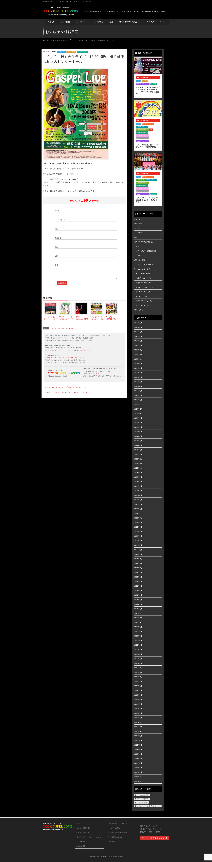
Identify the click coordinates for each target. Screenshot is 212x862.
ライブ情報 (71, 51)
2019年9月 (138, 681)
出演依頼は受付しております (59, 350)
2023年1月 (138, 509)
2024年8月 (138, 422)
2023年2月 (138, 504)
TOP (77, 823)
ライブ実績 (99, 22)
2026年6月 (138, 323)
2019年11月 (138, 672)
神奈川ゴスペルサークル (142, 138)
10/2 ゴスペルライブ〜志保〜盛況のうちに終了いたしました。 (69, 392)
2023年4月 (138, 495)
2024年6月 (138, 432)
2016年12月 (138, 781)
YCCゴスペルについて (84, 832)
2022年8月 (138, 527)
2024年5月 (138, 436)
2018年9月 (138, 736)
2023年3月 (138, 500)
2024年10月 (138, 413)
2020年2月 (138, 659)
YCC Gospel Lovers (142, 77)
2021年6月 (138, 586)
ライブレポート (140, 179)
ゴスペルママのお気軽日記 (143, 242)
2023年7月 (138, 481)
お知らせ (51, 22)
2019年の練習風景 (143, 799)
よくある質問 (80, 846)
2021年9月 (138, 572)
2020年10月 (138, 622)
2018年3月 (138, 763)
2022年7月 (138, 531)
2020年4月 (138, 650)
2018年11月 (138, 727)
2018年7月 (138, 745)
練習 (137, 246)
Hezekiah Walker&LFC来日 (117, 832)
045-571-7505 (94, 373)
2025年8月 (138, 368)
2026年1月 (138, 345)
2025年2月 (138, 395)
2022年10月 (138, 518)
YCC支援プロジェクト (116, 837)
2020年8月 (138, 631)
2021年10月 (138, 568)
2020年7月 (138, 636)
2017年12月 (138, 777)
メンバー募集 (80, 841)
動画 (151, 129)
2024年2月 (138, 450)
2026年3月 (138, 336)
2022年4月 (138, 545)
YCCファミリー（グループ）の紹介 (88, 837)
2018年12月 (138, 722)
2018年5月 (138, 754)
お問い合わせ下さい (83, 350)
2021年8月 (138, 577)
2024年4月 (138, 441)
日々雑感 (139, 255)
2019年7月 (138, 690)
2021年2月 (138, 604)
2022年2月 (138, 550)
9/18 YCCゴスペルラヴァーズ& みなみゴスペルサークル (66, 387)
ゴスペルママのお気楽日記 (129, 22)
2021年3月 (138, 600)
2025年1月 (138, 400)
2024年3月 (138, 445)
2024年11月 (138, 409)
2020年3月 (138, 654)
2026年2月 (138, 341)
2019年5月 (138, 699)
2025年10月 (138, 359)
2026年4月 (138, 332)
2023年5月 (138, 491)
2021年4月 (138, 595)
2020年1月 (138, 663)
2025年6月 (138, 377)
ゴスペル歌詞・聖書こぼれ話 (146, 251)
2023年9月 (138, 472)
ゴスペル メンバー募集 (144, 264)
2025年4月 (138, 386)
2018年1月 (138, 772)
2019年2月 (138, 713)
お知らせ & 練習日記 (83, 828)
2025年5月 (138, 382)
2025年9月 (138, 363)
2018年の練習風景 (143, 795)
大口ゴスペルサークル (143, 305)
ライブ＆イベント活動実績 (117, 823)
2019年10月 (138, 677)
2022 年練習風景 (142, 802)
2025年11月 (138, 354)
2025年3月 (138, 391)
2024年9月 (138, 418)
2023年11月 (138, 463)
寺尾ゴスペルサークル (142, 126)
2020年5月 (138, 645)
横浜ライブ (156, 806)
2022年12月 (138, 513)
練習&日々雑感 (139, 260)
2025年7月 (138, 373)
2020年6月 (138, 640)
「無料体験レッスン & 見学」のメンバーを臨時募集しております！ (65, 357)
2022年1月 (138, 554)
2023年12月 (138, 459)
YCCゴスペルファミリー (142, 83)
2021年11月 (138, 563)
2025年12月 (138, 350)
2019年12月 (138, 668)
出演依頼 (111, 841)
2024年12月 (138, 404)
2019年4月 (138, 704)
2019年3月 (138, 709)
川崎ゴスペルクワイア (147, 124)
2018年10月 (138, 731)
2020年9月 (138, 627)
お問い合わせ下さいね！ (60, 362)
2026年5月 (138, 327)
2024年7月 (138, 427)
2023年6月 (138, 486)
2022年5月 (138, 540)
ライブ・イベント (142, 806)
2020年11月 (138, 618)
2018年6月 (138, 749)
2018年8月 (138, 740)
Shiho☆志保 (82, 51)
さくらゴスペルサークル (142, 135)
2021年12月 (138, 559)
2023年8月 (138, 477)
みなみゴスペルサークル (142, 129)
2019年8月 (138, 686)
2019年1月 (138, 718)
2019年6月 (138, 695)
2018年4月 (138, 758)
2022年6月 (138, 536)
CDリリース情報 (114, 828)
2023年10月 (138, 468)
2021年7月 (138, 581)
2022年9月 (138, 522)
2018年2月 (138, 768)
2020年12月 (138, 613)
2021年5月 (138, 590)
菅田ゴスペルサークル (142, 132)
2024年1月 (138, 454)
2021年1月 (138, 609)
